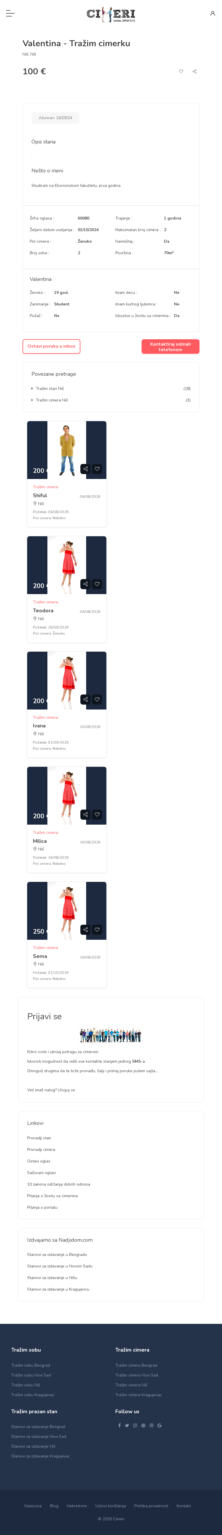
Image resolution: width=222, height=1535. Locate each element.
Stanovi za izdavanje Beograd (38, 1426)
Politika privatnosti (151, 1506)
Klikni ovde (37, 1052)
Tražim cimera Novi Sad (136, 1375)
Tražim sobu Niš (25, 1385)
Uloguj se (66, 1090)
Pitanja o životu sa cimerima (52, 1196)
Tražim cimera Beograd (136, 1365)
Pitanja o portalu (42, 1207)
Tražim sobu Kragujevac (33, 1395)
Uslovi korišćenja (110, 1506)
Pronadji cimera (41, 1149)
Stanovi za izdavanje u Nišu (52, 1277)
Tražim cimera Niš (52, 400)
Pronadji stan (39, 1138)
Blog (54, 1506)
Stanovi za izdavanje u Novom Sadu (59, 1266)
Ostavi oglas (38, 1161)
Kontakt (184, 1506)
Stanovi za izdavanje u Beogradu (57, 1254)
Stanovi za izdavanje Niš (33, 1446)
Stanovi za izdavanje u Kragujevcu (58, 1289)
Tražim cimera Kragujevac (138, 1395)
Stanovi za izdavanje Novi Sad (38, 1436)
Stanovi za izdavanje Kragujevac (40, 1456)
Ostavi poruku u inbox (51, 346)
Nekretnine (77, 1506)
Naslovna (33, 1506)
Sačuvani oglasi (41, 1172)
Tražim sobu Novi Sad (31, 1375)
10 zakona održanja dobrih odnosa (58, 1184)
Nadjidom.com (75, 1240)
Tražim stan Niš (50, 388)
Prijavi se (44, 1016)
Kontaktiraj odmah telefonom (170, 347)
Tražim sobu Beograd (30, 1365)
